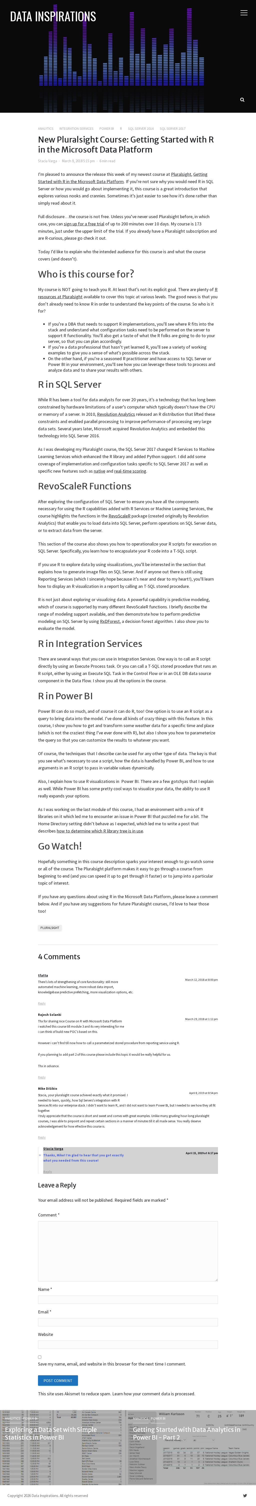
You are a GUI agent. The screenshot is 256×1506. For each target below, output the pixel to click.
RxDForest (110, 621)
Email (45, 1312)
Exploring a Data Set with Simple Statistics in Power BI (51, 1433)
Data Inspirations (53, 16)
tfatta (43, 975)
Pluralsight (181, 174)
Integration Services (77, 128)
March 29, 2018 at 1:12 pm (201, 1019)
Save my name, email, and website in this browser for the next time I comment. (112, 1364)
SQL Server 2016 (141, 128)
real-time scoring (130, 471)
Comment (49, 1215)
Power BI (107, 128)
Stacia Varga (47, 161)
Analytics (46, 128)
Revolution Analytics (116, 414)
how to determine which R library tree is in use (100, 831)
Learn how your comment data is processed (153, 1394)
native (99, 471)
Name (45, 1289)
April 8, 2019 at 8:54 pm (203, 1093)
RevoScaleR (119, 516)
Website (45, 1334)
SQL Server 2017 (173, 128)
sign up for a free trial (84, 224)
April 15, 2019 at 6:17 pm (202, 1153)
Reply (42, 1003)
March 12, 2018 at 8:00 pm (201, 980)
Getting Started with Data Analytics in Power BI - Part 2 (186, 1433)
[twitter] (245, 1495)
